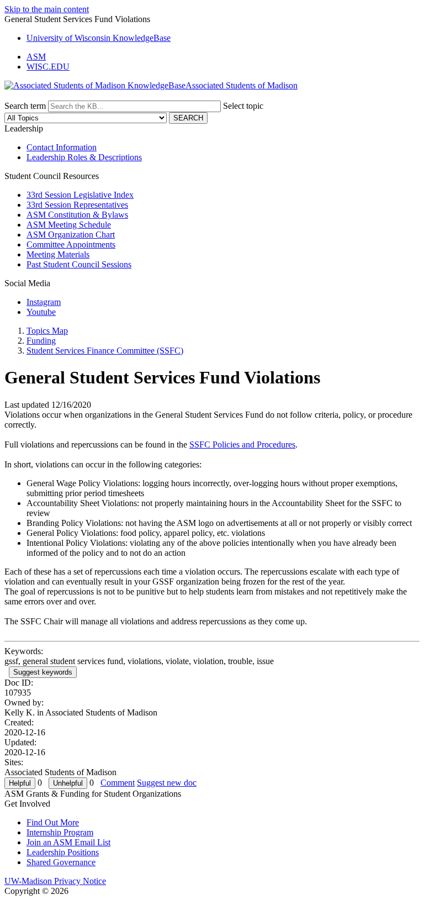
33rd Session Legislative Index (80, 194)
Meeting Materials (57, 254)
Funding (41, 340)
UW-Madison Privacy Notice (55, 881)
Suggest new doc (167, 782)
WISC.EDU (48, 66)
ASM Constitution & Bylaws (77, 214)
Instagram (43, 302)
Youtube (41, 312)
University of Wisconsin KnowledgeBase (98, 38)
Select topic (243, 106)
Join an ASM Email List (68, 842)
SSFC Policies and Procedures (242, 444)
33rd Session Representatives (77, 204)
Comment (117, 782)
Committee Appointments (70, 244)
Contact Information (61, 147)
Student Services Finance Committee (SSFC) (104, 350)
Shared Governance (61, 862)
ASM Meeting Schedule (68, 224)
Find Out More (52, 822)
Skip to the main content (46, 9)
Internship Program (59, 832)
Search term (25, 106)
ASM (36, 56)
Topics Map (47, 330)
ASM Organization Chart (70, 234)
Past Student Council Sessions (78, 264)
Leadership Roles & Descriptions (84, 157)
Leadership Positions (62, 852)
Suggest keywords (42, 672)
